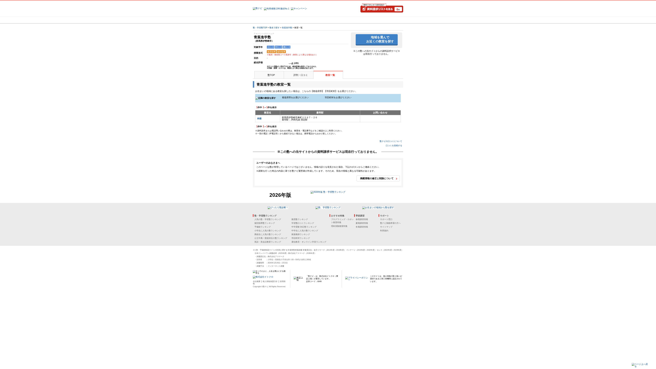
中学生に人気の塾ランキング (304, 230)
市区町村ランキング (300, 238)
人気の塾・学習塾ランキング (267, 219)
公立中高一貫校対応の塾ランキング (270, 238)
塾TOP (271, 75)
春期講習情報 (362, 219)
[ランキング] (315, 20)
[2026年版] (328, 192)
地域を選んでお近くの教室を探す (380, 39)
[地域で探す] (265, 20)
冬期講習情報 (362, 227)
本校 (259, 118)
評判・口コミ (300, 75)
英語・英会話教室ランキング (267, 242)
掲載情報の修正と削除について (377, 178)
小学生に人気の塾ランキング (267, 230)
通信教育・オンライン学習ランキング (308, 242)
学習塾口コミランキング (302, 223)
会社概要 (256, 281)
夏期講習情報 (362, 223)
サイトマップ (386, 227)
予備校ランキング (262, 227)
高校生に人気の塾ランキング (267, 234)
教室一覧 (330, 75)
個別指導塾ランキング (264, 223)
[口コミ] (340, 20)
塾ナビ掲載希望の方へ (390, 223)
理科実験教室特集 (339, 226)
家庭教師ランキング (300, 234)
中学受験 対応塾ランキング (304, 227)
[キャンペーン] (390, 20)
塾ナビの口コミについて (391, 141)
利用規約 (384, 230)
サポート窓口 (386, 219)
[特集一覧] (365, 20)
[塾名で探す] (290, 20)
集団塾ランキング (299, 219)
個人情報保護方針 (270, 281)
